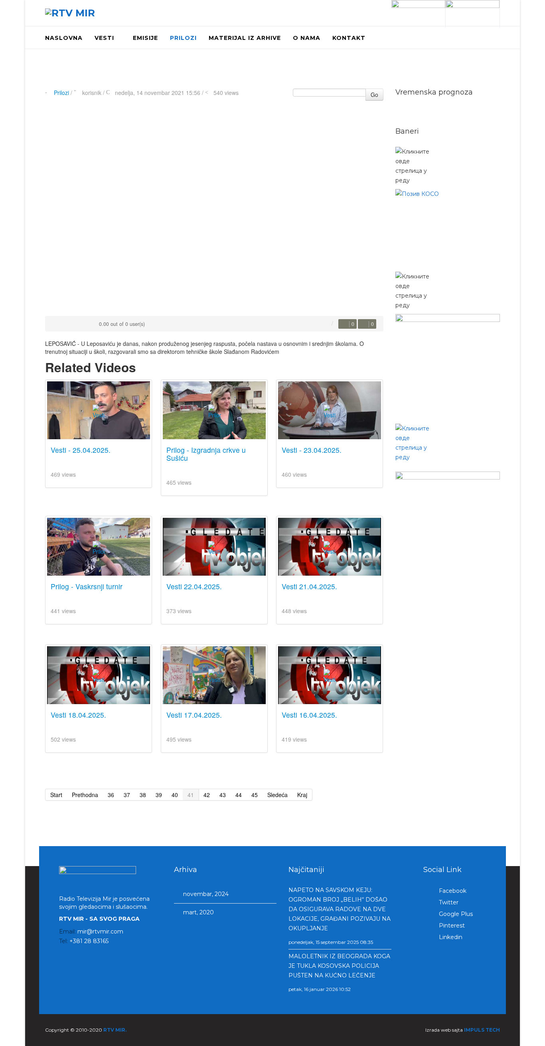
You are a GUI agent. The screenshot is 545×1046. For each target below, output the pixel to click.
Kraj (302, 795)
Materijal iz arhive (245, 37)
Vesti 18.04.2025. (78, 715)
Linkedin (449, 937)
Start (56, 795)
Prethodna (85, 795)
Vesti (104, 37)
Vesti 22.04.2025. (194, 586)
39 (159, 795)
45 (254, 795)
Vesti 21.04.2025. (309, 586)
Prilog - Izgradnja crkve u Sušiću (206, 454)
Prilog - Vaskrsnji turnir (86, 586)
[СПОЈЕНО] (447, 228)
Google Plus (455, 914)
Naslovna (64, 37)
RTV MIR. (114, 1030)
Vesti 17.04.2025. (194, 715)
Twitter (447, 902)
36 (111, 795)
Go (374, 95)
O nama (306, 37)
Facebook (451, 890)
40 (175, 795)
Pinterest (451, 925)
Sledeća (277, 795)
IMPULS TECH (482, 1030)
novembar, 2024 (205, 894)
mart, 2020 (198, 912)
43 (222, 795)
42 (206, 795)
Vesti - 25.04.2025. (81, 450)
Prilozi (183, 37)
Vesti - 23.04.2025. (312, 450)
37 (127, 795)
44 (238, 795)
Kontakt (348, 37)
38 (143, 795)
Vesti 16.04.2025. (309, 715)
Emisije (145, 37)
